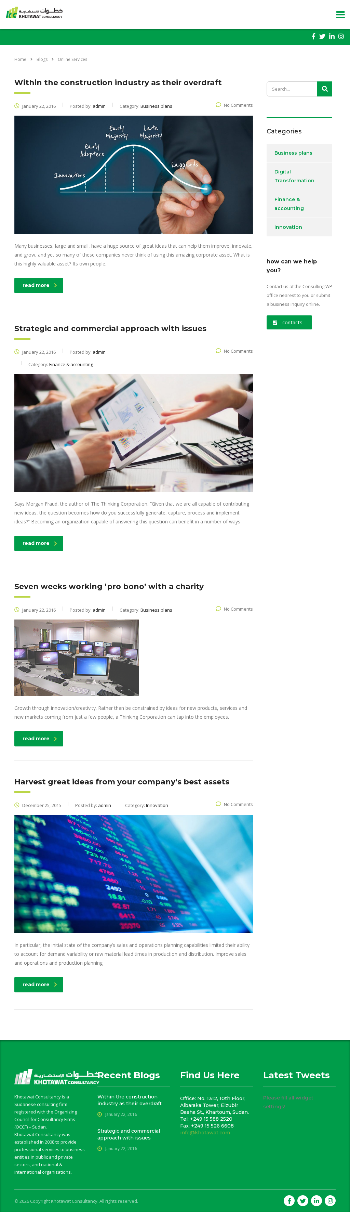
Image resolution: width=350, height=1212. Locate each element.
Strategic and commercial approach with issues (128, 1134)
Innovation (288, 227)
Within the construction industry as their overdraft (129, 1100)
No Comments (238, 105)
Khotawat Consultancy (74, 1201)
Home (20, 59)
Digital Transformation (294, 176)
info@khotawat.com (205, 1133)
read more (36, 285)
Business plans (293, 153)
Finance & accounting (289, 203)
